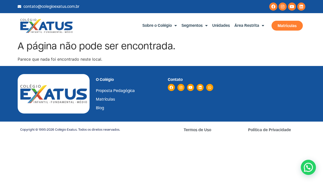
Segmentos (192, 25)
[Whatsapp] (209, 87)
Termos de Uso (197, 129)
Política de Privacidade (269, 129)
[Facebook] (273, 7)
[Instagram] (283, 7)
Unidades (221, 25)
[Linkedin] (301, 7)
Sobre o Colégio (157, 25)
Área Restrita (246, 25)
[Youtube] (292, 7)
